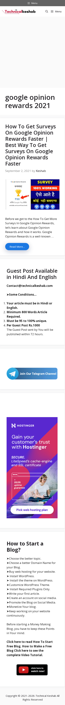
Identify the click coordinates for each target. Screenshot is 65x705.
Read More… (17, 246)
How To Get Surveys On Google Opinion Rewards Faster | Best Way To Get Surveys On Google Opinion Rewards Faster (30, 145)
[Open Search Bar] (46, 11)
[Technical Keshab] (19, 11)
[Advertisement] (32, 50)
